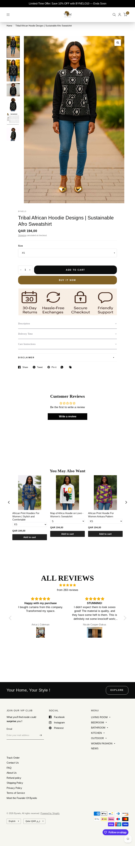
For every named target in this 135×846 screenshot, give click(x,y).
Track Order (13, 757)
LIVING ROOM (99, 717)
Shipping (22, 235)
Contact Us (13, 762)
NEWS (94, 748)
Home (9, 25)
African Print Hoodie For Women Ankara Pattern (101, 515)
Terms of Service (16, 792)
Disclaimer (26, 357)
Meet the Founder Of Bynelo (22, 798)
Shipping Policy (15, 782)
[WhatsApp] (63, 367)
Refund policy (14, 777)
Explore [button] (117, 690)
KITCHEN (96, 732)
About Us (12, 772)
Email (9, 729)
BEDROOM (97, 722)
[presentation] (9, 502)
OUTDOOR (97, 738)
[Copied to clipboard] (71, 367)
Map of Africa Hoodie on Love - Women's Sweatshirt (66, 515)
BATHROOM (98, 727)
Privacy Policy (14, 788)
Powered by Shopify (50, 813)
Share (25, 367)
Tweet (40, 367)
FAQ (9, 767)
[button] (67, 324)
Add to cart (29, 537)
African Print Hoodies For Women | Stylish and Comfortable (25, 516)
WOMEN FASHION (101, 743)
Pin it (54, 367)
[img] (68, 585)
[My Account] (119, 14)
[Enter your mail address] (40, 735)
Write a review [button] (67, 416)
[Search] (114, 14)
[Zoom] (117, 42)
